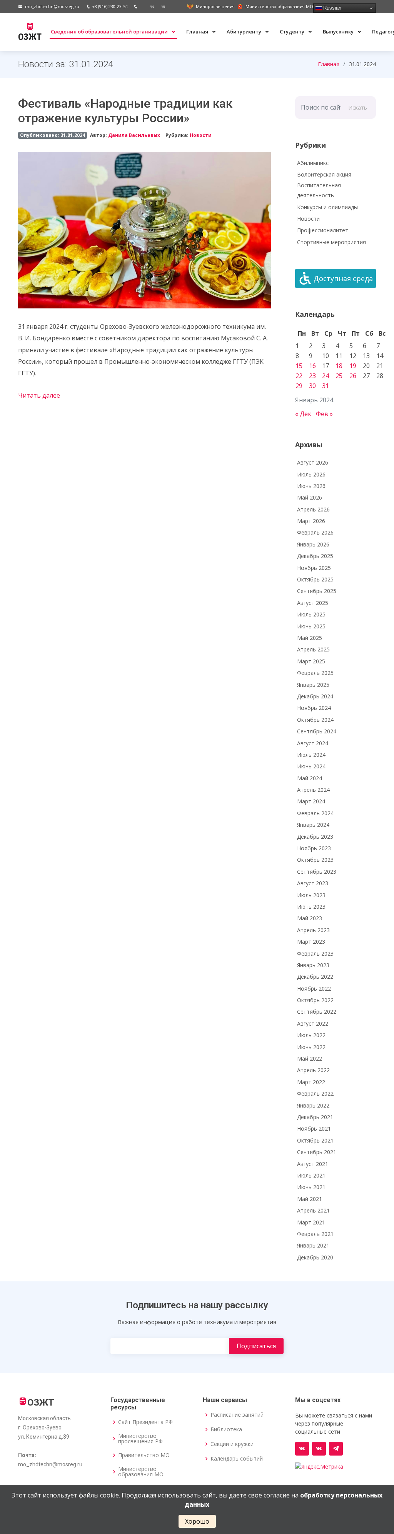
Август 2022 (312, 1023)
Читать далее (39, 395)
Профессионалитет (322, 230)
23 (312, 375)
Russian (331, 8)
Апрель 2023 (313, 930)
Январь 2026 (313, 544)
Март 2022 (311, 1082)
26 (352, 375)
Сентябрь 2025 (316, 591)
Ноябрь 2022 (314, 988)
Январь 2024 (313, 824)
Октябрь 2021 (315, 1140)
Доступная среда (343, 278)
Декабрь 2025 (315, 556)
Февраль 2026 (315, 532)
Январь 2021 (313, 1245)
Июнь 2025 (311, 626)
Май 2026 (309, 497)
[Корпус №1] (319, 1449)
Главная (197, 31)
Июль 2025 (311, 614)
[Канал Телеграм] (336, 1449)
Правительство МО (144, 1455)
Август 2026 (312, 462)
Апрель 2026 (313, 509)
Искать (357, 107)
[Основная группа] (302, 1449)
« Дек (303, 414)
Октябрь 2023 (315, 859)
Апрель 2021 (313, 1210)
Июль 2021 (311, 1175)
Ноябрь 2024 (314, 707)
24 (325, 375)
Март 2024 (311, 801)
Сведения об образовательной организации (110, 31)
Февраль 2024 (315, 813)
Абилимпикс (313, 163)
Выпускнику (339, 31)
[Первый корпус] (160, 7)
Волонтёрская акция (324, 174)
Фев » (324, 414)
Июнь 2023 (311, 906)
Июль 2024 (311, 754)
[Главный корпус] (149, 7)
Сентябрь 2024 (316, 731)
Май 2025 (309, 637)
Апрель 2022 (313, 1070)
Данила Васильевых (134, 135)
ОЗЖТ (30, 37)
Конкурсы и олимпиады (327, 207)
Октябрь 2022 (315, 1000)
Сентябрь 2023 (316, 871)
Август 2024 (312, 743)
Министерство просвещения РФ (140, 1438)
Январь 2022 (313, 1105)
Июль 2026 (311, 474)
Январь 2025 (313, 684)
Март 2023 (311, 941)
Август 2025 (312, 602)
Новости (201, 135)
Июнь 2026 (311, 486)
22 (299, 375)
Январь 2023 (313, 965)
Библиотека (226, 1429)
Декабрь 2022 (315, 976)
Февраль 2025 (315, 672)
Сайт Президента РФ (145, 1422)
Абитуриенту (244, 31)
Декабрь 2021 (315, 1117)
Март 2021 (311, 1222)
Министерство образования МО (141, 1471)
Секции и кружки (232, 1444)
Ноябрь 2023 (314, 848)
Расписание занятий (237, 1414)
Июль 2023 (311, 895)
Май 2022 (309, 1058)
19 (352, 365)
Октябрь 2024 (315, 719)
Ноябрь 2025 (314, 567)
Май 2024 (309, 778)
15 (299, 365)
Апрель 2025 (313, 649)
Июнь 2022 (311, 1047)
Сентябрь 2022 (316, 1011)
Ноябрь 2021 (314, 1128)
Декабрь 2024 (315, 696)
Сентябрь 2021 (316, 1152)
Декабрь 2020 (315, 1257)
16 (312, 365)
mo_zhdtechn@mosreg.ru (52, 6)
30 (312, 385)
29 (299, 385)
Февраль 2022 (315, 1093)
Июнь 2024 (311, 766)
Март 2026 (311, 521)
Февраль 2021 (315, 1234)
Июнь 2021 (311, 1187)
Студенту (293, 31)
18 (339, 365)
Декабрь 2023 (315, 836)
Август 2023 (312, 883)
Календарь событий (236, 1458)
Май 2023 (309, 918)
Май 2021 (309, 1199)
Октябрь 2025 (315, 579)
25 (339, 375)
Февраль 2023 (315, 953)
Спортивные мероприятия (331, 242)
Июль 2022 (311, 1035)
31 (325, 385)
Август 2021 (312, 1164)
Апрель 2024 (313, 789)
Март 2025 (311, 661)
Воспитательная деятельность (319, 190)
